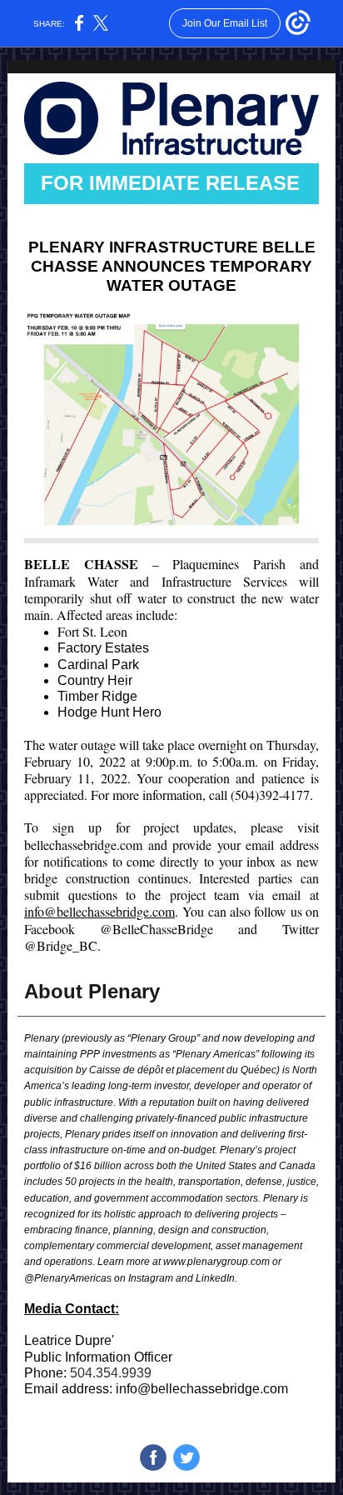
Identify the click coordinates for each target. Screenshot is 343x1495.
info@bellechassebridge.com (99, 911)
